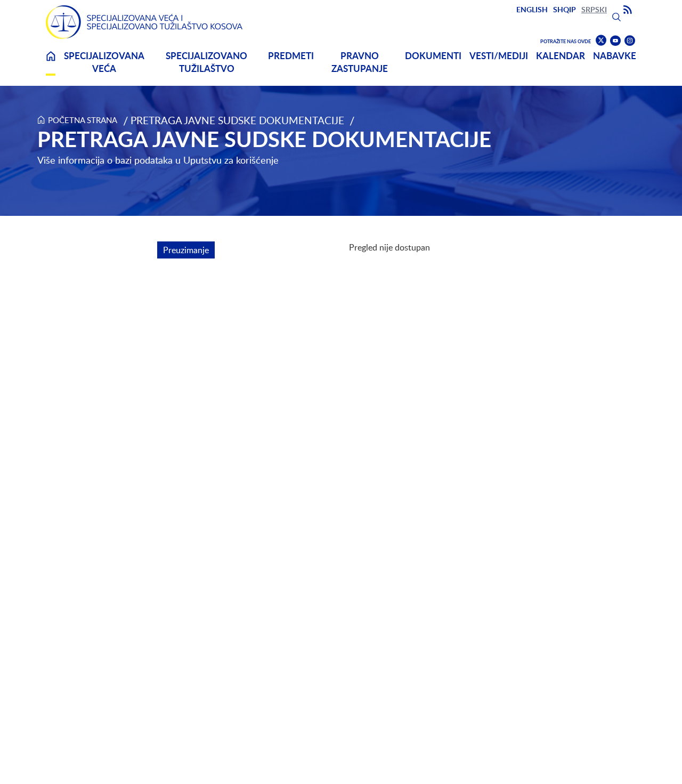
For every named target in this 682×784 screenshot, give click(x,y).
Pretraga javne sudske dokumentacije (237, 120)
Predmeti (291, 56)
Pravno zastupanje (359, 62)
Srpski (594, 9)
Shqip (564, 9)
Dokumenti (433, 56)
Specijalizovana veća (104, 62)
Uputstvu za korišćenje (231, 159)
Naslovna (50, 63)
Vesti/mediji (498, 56)
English (532, 9)
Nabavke (614, 56)
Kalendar (560, 56)
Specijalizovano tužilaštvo (206, 62)
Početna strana (82, 120)
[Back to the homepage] (144, 22)
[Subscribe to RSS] (627, 10)
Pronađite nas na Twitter (601, 40)
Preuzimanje (189, 250)
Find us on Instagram (629, 40)
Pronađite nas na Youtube (615, 40)
